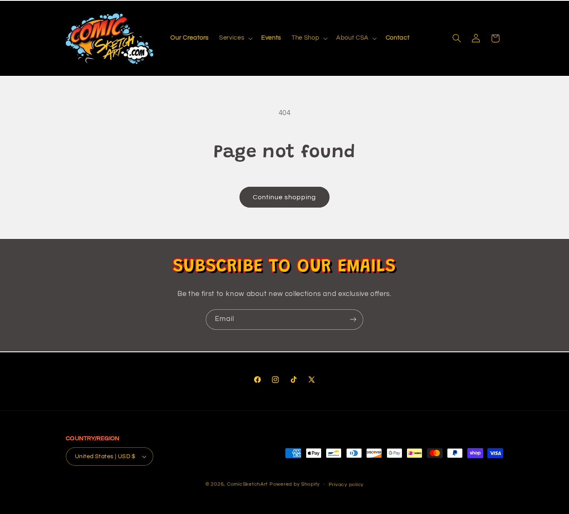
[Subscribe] (353, 319)
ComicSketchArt (247, 484)
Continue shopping (285, 197)
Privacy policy (346, 484)
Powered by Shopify (295, 484)
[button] (235, 38)
